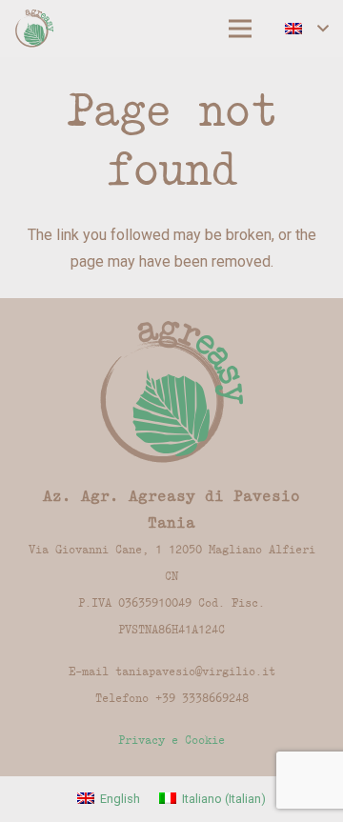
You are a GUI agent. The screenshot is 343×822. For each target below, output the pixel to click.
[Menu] (240, 28)
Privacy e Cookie (171, 740)
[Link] (34, 29)
